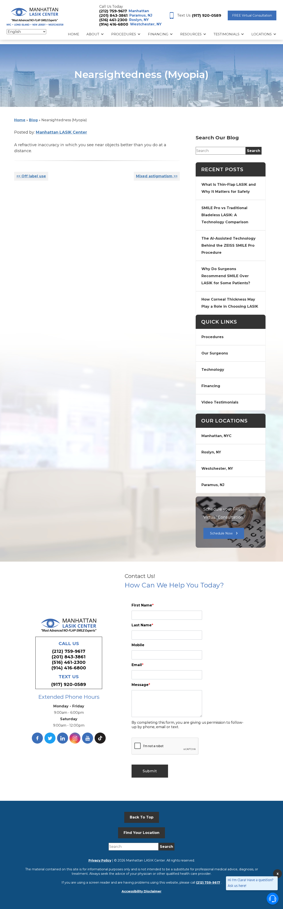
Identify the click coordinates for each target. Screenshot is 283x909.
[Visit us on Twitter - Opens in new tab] (49, 738)
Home (73, 34)
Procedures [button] (123, 34)
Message (141, 685)
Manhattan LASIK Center (61, 132)
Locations (261, 34)
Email (137, 665)
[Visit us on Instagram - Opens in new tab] (74, 738)
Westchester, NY (146, 24)
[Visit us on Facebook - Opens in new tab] (37, 738)
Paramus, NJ (140, 15)
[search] (254, 151)
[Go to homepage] (35, 15)
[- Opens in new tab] (100, 738)
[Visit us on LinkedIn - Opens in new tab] (62, 738)
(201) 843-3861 (113, 15)
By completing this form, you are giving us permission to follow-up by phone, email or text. (187, 724)
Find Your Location (141, 833)
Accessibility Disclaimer (141, 891)
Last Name (142, 625)
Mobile (138, 645)
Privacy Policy (99, 860)
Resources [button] (191, 34)
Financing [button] (158, 34)
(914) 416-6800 (113, 24)
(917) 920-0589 (206, 15)
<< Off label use (31, 176)
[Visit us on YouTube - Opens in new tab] (87, 738)
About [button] (92, 34)
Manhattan (139, 11)
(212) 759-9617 (113, 11)
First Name (143, 605)
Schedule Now (221, 533)
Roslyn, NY (139, 20)
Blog (33, 120)
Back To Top (141, 817)
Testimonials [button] (226, 34)
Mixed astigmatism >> (157, 176)
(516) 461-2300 (113, 20)
